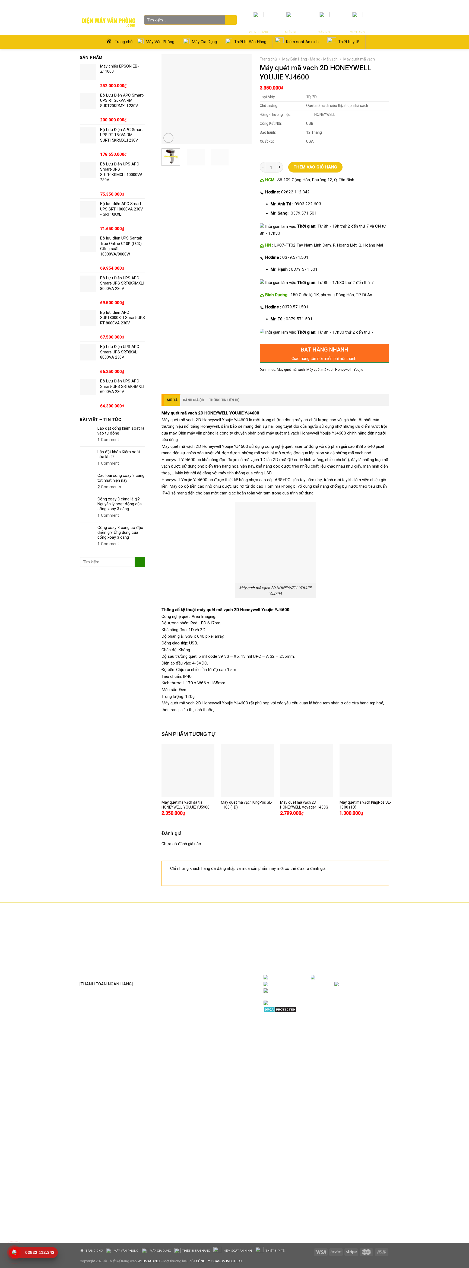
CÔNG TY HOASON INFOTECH (219, 1261)
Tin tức (325, 5)
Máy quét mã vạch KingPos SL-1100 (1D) (246, 804)
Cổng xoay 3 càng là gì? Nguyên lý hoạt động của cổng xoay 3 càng (119, 504)
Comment (108, 439)
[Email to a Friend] (283, 381)
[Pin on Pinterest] (293, 381)
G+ (384, 984)
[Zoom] (168, 138)
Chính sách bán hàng (209, 928)
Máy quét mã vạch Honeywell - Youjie (334, 370)
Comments (109, 486)
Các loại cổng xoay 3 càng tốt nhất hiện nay (120, 478)
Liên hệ (355, 5)
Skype (319, 991)
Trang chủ (268, 59)
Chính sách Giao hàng (210, 953)
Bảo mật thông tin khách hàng (218, 970)
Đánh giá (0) (193, 400)
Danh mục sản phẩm (367, 977)
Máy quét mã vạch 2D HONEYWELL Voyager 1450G (304, 804)
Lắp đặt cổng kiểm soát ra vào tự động (120, 431)
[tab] (170, 400)
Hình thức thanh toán (210, 962)
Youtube (325, 984)
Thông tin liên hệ (224, 400)
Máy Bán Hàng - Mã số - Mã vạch (310, 59)
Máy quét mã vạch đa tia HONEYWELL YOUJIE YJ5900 (185, 804)
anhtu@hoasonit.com (106, 972)
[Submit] (230, 20)
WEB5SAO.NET (149, 1261)
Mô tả (172, 400)
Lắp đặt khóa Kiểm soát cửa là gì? (118, 454)
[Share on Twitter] (274, 381)
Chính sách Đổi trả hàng (212, 945)
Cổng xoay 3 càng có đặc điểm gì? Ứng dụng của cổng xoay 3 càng (120, 532)
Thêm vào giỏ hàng (315, 167)
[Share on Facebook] (264, 381)
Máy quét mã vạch (359, 59)
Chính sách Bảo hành (210, 937)
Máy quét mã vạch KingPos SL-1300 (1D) (365, 804)
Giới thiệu (340, 5)
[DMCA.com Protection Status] (280, 1009)
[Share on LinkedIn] (302, 381)
